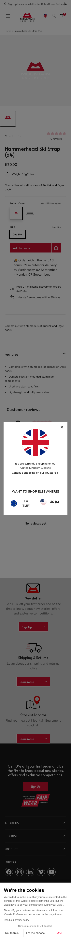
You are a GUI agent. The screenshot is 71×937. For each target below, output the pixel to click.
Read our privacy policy (16, 920)
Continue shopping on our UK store (34, 473)
